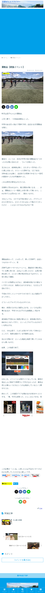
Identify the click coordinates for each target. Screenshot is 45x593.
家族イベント (8, 483)
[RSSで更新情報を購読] (24, 502)
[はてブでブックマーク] (12, 107)
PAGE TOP (23, 576)
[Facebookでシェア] (8, 107)
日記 (16, 483)
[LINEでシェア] (16, 107)
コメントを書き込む (22, 560)
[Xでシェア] (3, 107)
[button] (40, 384)
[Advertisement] (22, 31)
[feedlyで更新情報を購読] (20, 502)
